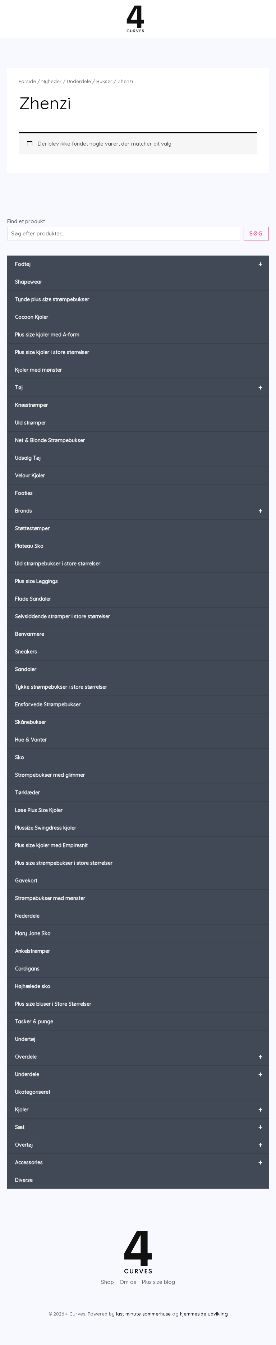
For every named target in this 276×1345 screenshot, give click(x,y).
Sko (19, 757)
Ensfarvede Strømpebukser (47, 704)
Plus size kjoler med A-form (47, 334)
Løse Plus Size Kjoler (39, 810)
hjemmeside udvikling (204, 1314)
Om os (128, 1282)
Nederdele (27, 916)
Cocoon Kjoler (31, 317)
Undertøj (25, 1039)
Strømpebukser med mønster (50, 898)
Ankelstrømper (32, 951)
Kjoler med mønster (38, 370)
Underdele (138, 1074)
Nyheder (51, 81)
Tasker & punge (34, 1021)
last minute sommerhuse (143, 1314)
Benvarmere (29, 634)
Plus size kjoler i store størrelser (52, 352)
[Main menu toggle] (19, 19)
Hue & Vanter (31, 739)
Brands (138, 510)
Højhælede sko (32, 986)
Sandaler (25, 669)
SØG (256, 233)
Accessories (138, 1162)
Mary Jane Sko (33, 933)
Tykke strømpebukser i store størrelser (61, 687)
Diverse (24, 1180)
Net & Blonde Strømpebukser (50, 440)
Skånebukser (30, 722)
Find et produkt (26, 221)
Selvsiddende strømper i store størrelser (62, 616)
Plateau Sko (29, 546)
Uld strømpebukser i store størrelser (57, 563)
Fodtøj (138, 264)
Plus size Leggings (36, 581)
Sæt (138, 1127)
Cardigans (27, 968)
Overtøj (138, 1144)
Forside (27, 81)
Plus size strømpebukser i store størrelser (63, 863)
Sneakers (26, 651)
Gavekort (26, 880)
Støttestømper (32, 528)
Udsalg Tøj (28, 458)
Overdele (138, 1056)
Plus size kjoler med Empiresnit (51, 845)
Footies (24, 493)
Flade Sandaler (33, 599)
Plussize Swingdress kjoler (45, 828)
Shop (107, 1282)
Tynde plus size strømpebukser (52, 299)
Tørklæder (27, 792)
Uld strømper (30, 422)
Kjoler (138, 1109)
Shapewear (28, 282)
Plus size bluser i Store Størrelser (53, 1004)
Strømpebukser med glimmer (50, 775)
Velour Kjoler (30, 475)
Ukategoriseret (32, 1092)
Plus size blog (158, 1282)
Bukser (104, 81)
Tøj (138, 387)
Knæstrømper (31, 405)
